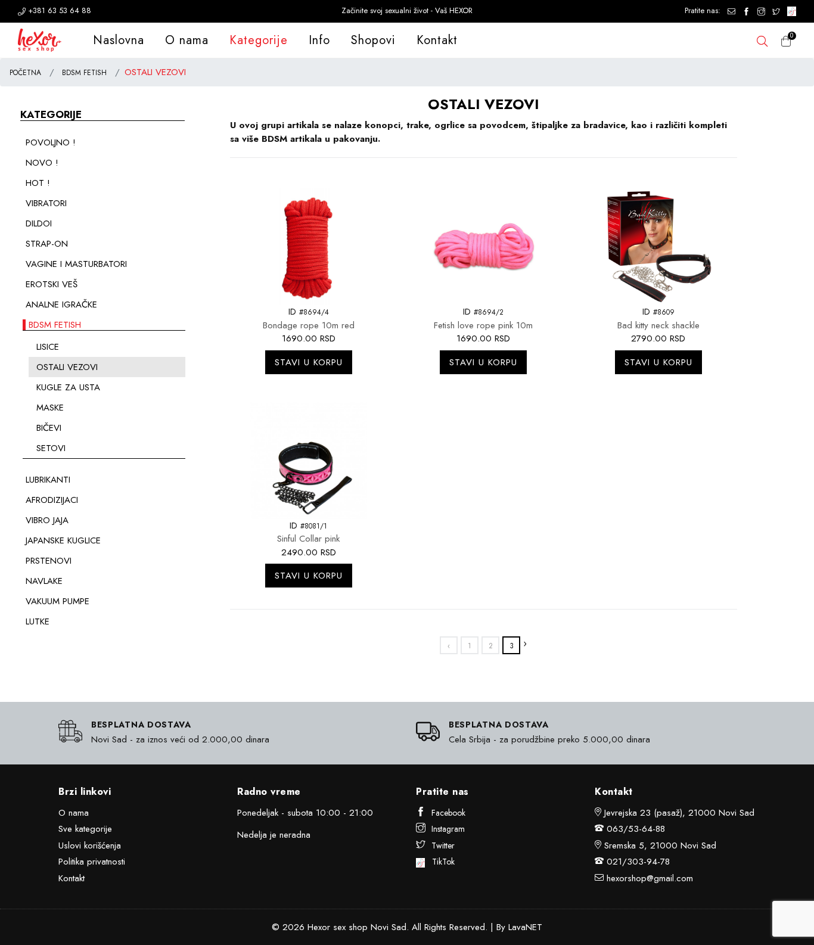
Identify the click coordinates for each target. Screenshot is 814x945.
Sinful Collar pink (308, 538)
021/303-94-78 (638, 861)
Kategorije (258, 40)
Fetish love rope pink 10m (483, 325)
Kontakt (437, 40)
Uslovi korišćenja (89, 845)
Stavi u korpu (309, 362)
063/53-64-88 (636, 828)
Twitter (443, 845)
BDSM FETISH (84, 72)
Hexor (318, 927)
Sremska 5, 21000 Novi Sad (660, 845)
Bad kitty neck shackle (658, 325)
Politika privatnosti (91, 861)
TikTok (440, 862)
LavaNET (525, 927)
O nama (187, 40)
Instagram (448, 829)
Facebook (448, 813)
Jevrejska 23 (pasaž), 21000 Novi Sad (679, 812)
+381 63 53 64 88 (58, 10)
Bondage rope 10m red (309, 325)
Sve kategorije (85, 828)
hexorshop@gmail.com (650, 878)
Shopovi (373, 40)
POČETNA (25, 72)
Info (319, 40)
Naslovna (118, 40)
